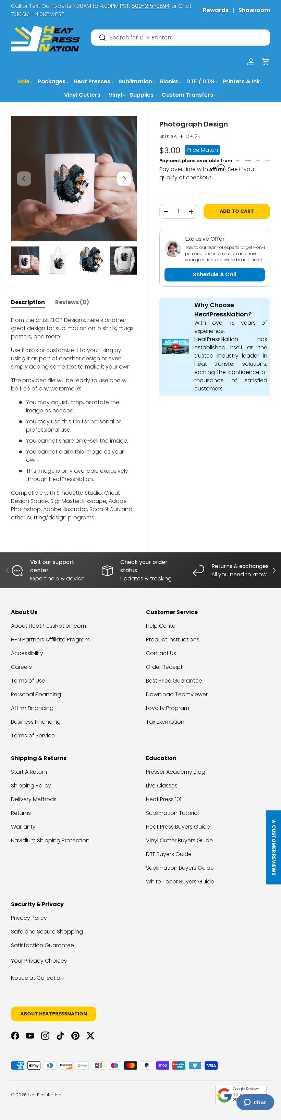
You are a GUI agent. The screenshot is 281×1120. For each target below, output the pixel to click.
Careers (21, 667)
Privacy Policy (29, 918)
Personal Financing (36, 694)
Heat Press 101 (163, 799)
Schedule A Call (214, 274)
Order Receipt (164, 667)
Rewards (216, 10)
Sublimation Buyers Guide (180, 868)
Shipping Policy (31, 786)
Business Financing (36, 722)
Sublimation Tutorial (172, 813)
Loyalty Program (167, 708)
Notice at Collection (37, 978)
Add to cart (237, 211)
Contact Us (161, 653)
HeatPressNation (44, 1095)
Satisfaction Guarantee (42, 945)
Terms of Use (28, 681)
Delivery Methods (34, 799)
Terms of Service (33, 735)
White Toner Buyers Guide (180, 882)
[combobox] (180, 37)
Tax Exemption (165, 722)
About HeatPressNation (53, 1013)
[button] (265, 61)
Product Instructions (172, 639)
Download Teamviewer (177, 694)
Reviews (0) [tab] (72, 302)
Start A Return (29, 772)
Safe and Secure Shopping (47, 932)
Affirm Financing (32, 708)
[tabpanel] (74, 419)
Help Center (161, 626)
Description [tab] (28, 302)
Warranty (23, 827)
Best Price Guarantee (174, 681)
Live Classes (162, 786)
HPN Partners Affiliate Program (50, 639)
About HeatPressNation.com (48, 626)
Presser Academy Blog (175, 772)
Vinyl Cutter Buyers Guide (179, 840)
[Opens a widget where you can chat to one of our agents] (255, 1102)
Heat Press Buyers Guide (178, 827)
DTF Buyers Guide (169, 854)
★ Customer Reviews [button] (273, 847)
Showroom (254, 10)
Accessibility (27, 653)
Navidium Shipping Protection (50, 840)
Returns (21, 813)
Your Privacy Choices (39, 961)
